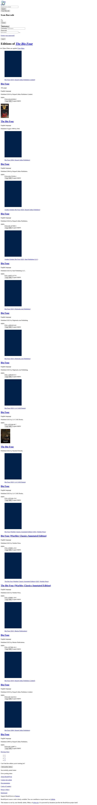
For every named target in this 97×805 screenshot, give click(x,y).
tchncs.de (36, 802)
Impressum (4, 793)
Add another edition (7, 767)
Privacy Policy (5, 789)
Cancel (3, 22)
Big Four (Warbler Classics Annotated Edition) (24, 536)
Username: (4, 28)
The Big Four (7, 121)
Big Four (5, 84)
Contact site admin (6, 780)
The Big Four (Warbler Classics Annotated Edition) (26, 585)
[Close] (1, 19)
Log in (3, 39)
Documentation (5, 783)
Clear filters (20, 48)
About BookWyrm (6, 777)
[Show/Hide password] (19, 32)
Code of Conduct (6, 786)
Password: (4, 30)
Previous (3, 752)
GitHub (52, 799)
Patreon (17, 796)
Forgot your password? (8, 35)
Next (7, 752)
